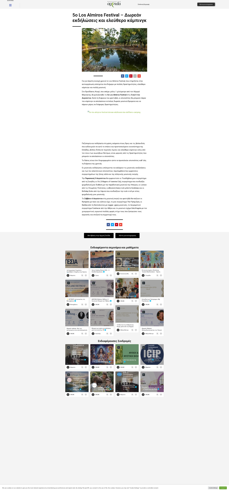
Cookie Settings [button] (213, 488)
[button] (122, 76)
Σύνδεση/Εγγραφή (143, 4)
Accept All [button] (223, 488)
